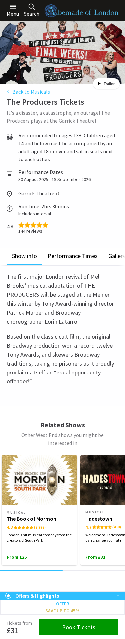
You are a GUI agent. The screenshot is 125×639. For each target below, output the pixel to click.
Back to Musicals (31, 91)
